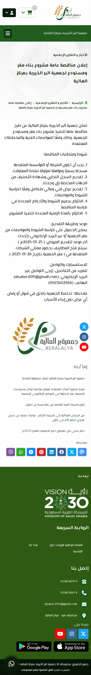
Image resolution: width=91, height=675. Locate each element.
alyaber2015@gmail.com (60, 604)
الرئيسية (77, 103)
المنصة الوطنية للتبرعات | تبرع (66, 545)
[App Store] (71, 646)
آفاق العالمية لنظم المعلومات (37, 670)
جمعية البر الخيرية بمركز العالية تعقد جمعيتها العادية (53, 378)
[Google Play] (33, 646)
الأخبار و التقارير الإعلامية (52, 103)
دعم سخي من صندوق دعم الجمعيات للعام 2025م (53, 431)
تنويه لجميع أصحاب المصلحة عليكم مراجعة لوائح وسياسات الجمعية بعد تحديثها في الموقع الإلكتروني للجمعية (49, 391)
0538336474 (68, 581)
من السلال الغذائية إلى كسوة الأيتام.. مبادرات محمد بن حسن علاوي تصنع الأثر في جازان (46, 418)
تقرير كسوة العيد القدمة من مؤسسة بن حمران (55, 405)
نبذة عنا (33, 545)
